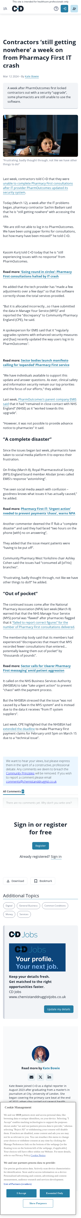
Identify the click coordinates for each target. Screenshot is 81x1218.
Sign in (56, 856)
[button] (56, 8)
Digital (9, 905)
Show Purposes (38, 1203)
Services (24, 914)
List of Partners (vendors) (17, 1184)
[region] (38, 1158)
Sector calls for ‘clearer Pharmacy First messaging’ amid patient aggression (37, 668)
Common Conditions (55, 905)
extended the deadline (19, 729)
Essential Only (54, 1193)
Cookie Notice (38, 1155)
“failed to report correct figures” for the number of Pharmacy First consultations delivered (38, 624)
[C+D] (18, 9)
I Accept (21, 1193)
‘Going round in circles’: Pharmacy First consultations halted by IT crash (37, 274)
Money (9, 914)
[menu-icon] (5, 8)
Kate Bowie (32, 76)
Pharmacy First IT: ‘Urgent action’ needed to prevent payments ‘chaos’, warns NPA (39, 511)
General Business (28, 905)
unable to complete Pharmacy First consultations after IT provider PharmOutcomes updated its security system (38, 187)
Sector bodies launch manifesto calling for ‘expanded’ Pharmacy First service (36, 362)
